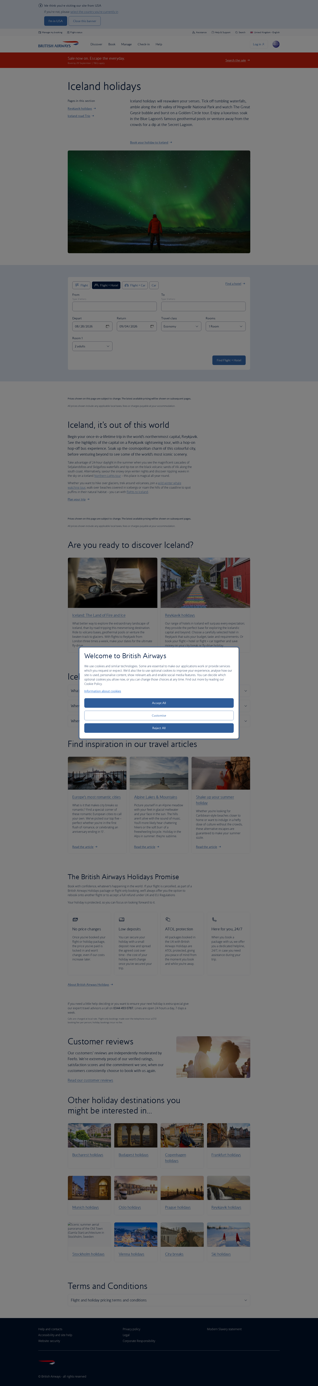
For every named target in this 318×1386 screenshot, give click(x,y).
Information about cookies (102, 691)
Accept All (159, 703)
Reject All (159, 728)
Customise (159, 715)
